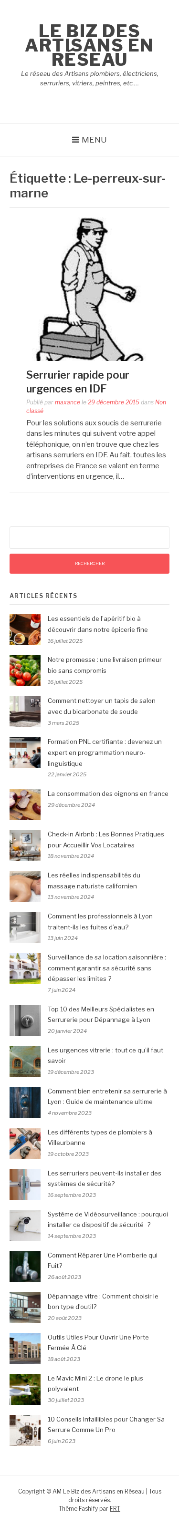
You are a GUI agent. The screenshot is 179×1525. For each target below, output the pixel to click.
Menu (94, 139)
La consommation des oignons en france (108, 793)
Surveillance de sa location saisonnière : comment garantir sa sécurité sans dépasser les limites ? (107, 968)
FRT (115, 1508)
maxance (67, 402)
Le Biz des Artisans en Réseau (89, 45)
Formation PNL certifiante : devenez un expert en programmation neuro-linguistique (105, 752)
